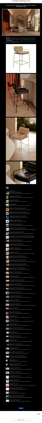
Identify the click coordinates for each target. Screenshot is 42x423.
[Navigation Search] (34, 2)
